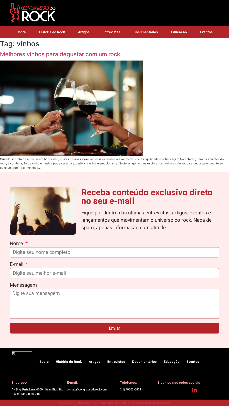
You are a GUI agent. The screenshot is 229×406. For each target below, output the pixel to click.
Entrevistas (111, 32)
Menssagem (23, 285)
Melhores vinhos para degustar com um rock (60, 54)
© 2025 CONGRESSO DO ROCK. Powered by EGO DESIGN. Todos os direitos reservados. (114, 402)
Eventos (206, 32)
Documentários (145, 32)
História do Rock (52, 32)
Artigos (83, 32)
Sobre (21, 32)
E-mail (17, 264)
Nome (17, 243)
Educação (179, 32)
